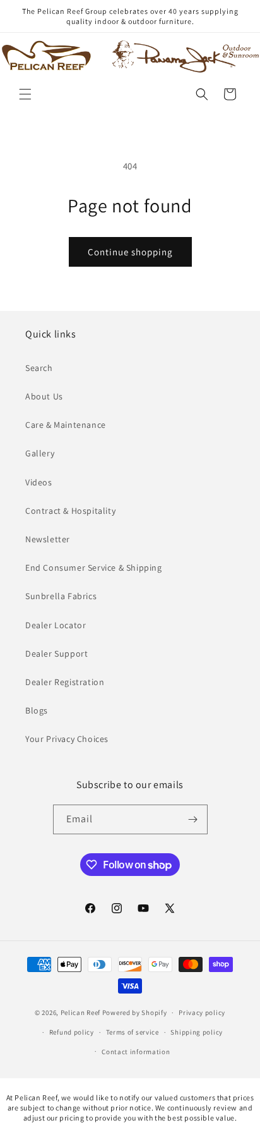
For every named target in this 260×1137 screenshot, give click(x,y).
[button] (25, 94)
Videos (38, 482)
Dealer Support (56, 653)
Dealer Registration (64, 682)
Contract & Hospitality (70, 510)
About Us (44, 396)
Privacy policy (202, 1012)
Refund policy (71, 1032)
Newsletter (47, 539)
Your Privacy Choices (67, 739)
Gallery (39, 453)
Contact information (136, 1051)
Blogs (36, 710)
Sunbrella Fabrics (61, 596)
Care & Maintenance (65, 424)
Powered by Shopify (134, 1012)
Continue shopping (130, 252)
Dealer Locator (55, 625)
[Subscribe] (193, 819)
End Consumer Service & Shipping (93, 567)
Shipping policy (196, 1032)
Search (39, 368)
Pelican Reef (80, 1012)
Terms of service (132, 1032)
